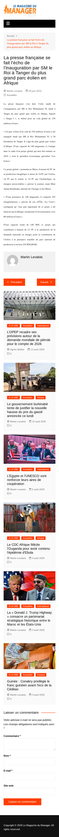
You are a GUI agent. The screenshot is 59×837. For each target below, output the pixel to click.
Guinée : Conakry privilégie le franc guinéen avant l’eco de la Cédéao (29, 685)
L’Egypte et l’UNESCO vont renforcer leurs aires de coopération (27, 480)
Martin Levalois (14, 91)
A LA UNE (13, 325)
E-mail (8, 770)
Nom (7, 755)
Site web (8, 785)
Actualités (12, 95)
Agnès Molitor (17, 349)
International (43, 325)
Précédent (16, 282)
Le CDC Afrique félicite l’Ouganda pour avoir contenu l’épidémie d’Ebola (28, 548)
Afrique (40, 397)
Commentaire (12, 736)
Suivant (44, 282)
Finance (41, 675)
